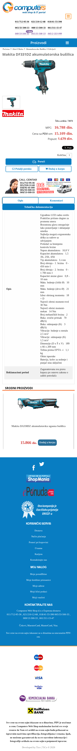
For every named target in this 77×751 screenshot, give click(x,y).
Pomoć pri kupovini (38, 542)
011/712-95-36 (22, 21)
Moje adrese (38, 586)
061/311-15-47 (55, 27)
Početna (6, 49)
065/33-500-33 (22, 27)
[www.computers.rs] (24, 8)
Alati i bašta (17, 49)
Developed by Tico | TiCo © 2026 (38, 747)
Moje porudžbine (38, 574)
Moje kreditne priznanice (38, 580)
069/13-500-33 (39, 27)
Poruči (41, 161)
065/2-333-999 (55, 33)
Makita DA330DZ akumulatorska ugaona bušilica (38, 426)
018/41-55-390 (55, 21)
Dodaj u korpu (56, 169)
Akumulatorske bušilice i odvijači (41, 49)
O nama (38, 548)
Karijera (38, 554)
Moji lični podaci (38, 591)
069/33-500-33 (22, 33)
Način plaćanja (38, 536)
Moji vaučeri (38, 597)
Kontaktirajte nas (38, 559)
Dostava (38, 530)
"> (33, 466)
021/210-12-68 (38, 21)
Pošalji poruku (23, 169)
